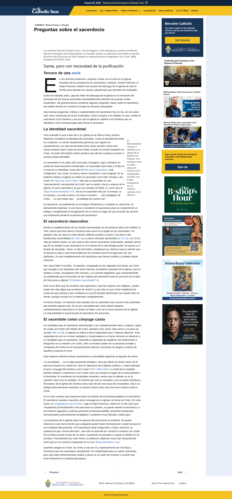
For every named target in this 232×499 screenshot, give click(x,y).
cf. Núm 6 (77, 238)
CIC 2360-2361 (99, 369)
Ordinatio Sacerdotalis (83, 280)
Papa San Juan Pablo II (66, 180)
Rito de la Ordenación (96, 169)
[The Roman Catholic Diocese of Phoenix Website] (182, 49)
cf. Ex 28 (123, 238)
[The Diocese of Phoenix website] (64, 483)
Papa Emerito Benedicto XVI (59, 191)
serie (76, 73)
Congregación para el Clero (68, 403)
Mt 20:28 (58, 332)
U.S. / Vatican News (109, 10)
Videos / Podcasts (129, 10)
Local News (91, 10)
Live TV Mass (182, 10)
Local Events (150, 10)
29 (130, 238)
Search (194, 10)
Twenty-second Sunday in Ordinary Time (123, 3)
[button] (182, 76)
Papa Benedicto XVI (107, 442)
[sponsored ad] (182, 235)
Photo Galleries (166, 10)
